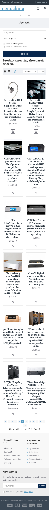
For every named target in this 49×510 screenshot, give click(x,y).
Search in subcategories (14, 44)
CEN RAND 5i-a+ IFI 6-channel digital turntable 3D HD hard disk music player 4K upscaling (36, 227)
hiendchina (12, 8)
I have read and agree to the (19, 492)
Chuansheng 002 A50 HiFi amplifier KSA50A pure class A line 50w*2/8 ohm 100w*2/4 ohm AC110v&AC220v (13, 283)
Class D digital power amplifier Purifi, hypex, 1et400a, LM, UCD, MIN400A (36, 279)
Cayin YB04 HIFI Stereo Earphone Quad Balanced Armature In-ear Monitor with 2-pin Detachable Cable (13, 110)
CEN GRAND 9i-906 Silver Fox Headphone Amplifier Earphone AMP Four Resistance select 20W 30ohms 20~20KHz (13, 170)
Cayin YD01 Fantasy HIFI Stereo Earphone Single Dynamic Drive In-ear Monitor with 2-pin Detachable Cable (36, 111)
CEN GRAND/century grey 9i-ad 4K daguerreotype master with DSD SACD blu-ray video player (13, 229)
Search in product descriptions (16, 47)
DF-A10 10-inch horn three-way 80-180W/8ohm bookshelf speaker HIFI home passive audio (36, 338)
